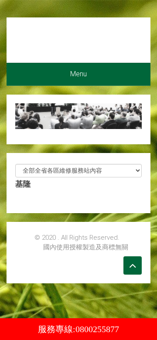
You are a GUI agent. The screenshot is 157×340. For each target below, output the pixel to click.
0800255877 (97, 329)
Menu (78, 74)
